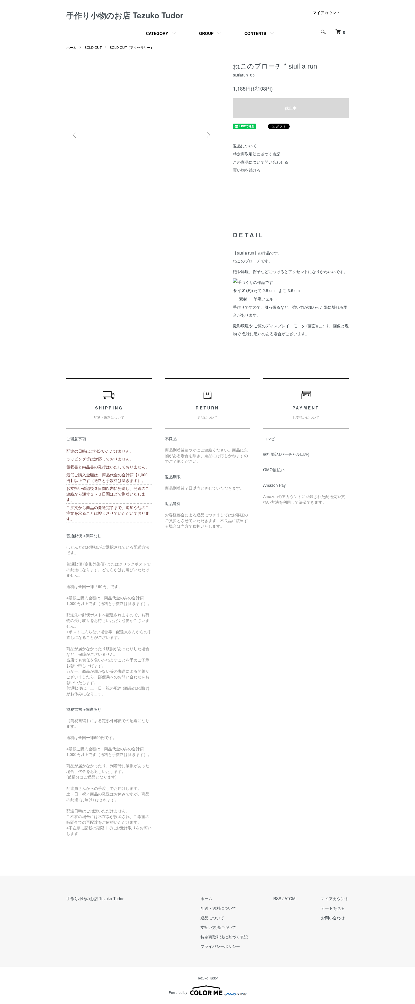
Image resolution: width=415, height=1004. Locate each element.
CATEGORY (157, 33)
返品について (245, 145)
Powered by (178, 992)
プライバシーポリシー (220, 946)
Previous (75, 135)
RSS (277, 898)
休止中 (291, 108)
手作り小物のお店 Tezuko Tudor (124, 15)
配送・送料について (218, 908)
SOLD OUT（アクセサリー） (132, 47)
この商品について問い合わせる (260, 162)
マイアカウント (326, 12)
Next (207, 135)
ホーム (71, 47)
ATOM (290, 898)
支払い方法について (218, 927)
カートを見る (333, 908)
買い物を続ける (247, 170)
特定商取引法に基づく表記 (256, 154)
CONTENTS (255, 33)
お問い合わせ (333, 917)
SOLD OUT (93, 47)
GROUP (206, 33)
